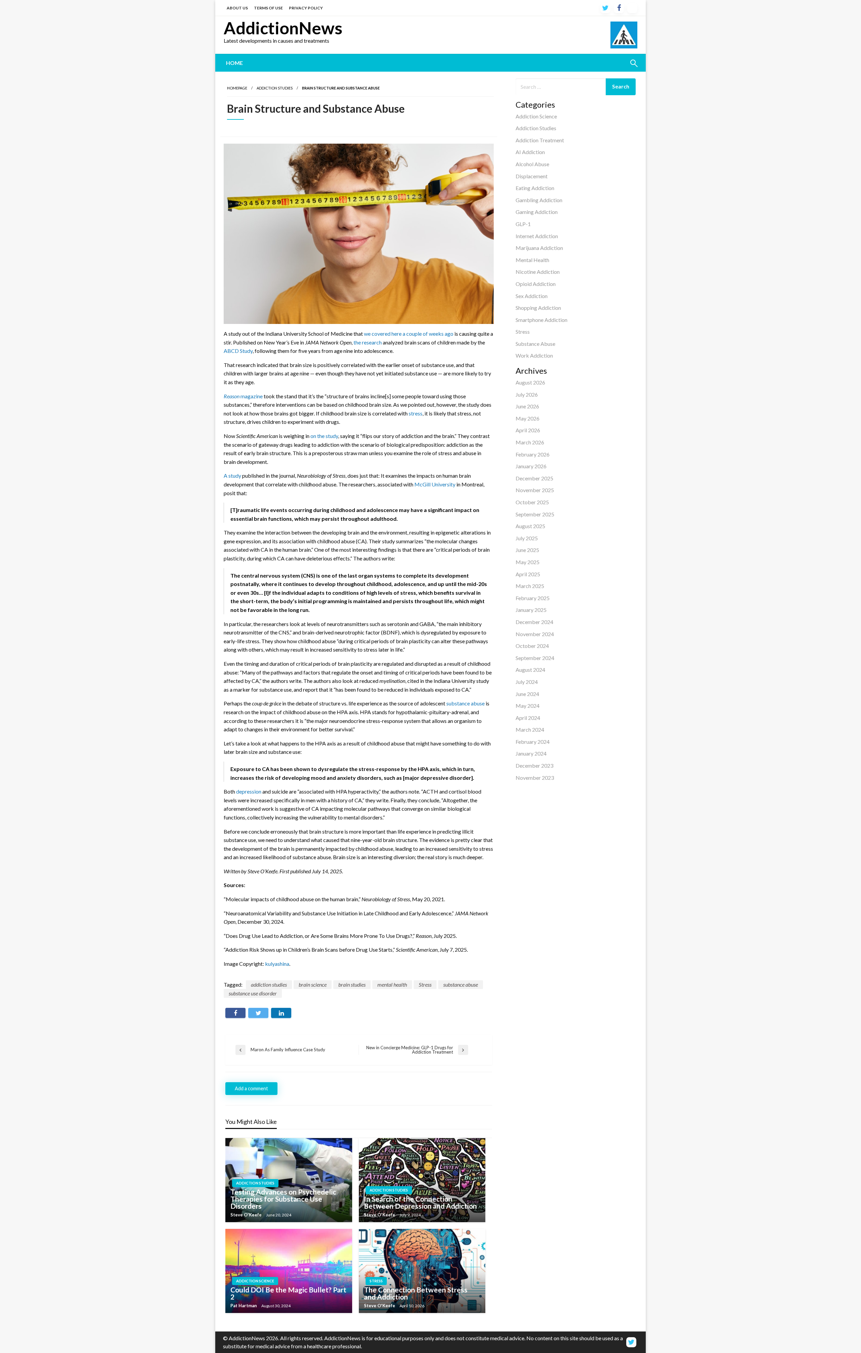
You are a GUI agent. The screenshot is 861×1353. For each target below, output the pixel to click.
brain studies (352, 984)
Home (234, 63)
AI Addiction (530, 152)
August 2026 (530, 382)
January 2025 (531, 610)
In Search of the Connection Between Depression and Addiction (420, 1202)
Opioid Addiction (536, 284)
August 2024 (530, 669)
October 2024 (532, 646)
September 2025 (535, 514)
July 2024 (527, 682)
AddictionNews (283, 28)
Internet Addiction (537, 236)
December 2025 (534, 478)
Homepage (237, 88)
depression (248, 791)
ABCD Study (238, 351)
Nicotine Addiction (538, 271)
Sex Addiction (532, 296)
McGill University (434, 484)
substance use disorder (253, 993)
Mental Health (532, 260)
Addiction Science (536, 116)
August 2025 (530, 526)
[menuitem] (234, 63)
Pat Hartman (244, 1305)
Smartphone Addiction (541, 320)
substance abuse (465, 703)
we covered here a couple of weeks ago (408, 333)
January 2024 (531, 753)
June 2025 (527, 550)
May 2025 (527, 562)
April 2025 (528, 574)
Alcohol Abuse (532, 164)
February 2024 (533, 741)
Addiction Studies (536, 128)
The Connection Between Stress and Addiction (415, 1293)
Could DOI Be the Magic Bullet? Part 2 (288, 1293)
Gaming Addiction (537, 212)
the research (367, 342)
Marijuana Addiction (539, 248)
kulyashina (277, 963)
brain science (313, 984)
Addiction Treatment (540, 140)
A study (232, 475)
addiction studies (269, 984)
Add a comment (251, 1088)
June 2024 (527, 694)
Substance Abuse (535, 343)
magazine (243, 396)
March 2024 (530, 729)
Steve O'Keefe (246, 1214)
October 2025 (532, 502)
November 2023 (535, 777)
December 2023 (534, 765)
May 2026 (527, 418)
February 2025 (533, 598)
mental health (392, 984)
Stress (523, 331)
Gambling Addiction (539, 200)
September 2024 (535, 658)
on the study (324, 436)
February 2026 (533, 454)
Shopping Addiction (538, 307)
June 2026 (527, 406)
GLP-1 (523, 224)
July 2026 (527, 394)
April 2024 (528, 718)
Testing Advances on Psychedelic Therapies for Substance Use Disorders (283, 1198)
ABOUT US (237, 7)
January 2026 (531, 466)
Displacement (532, 176)
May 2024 (527, 705)
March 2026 (530, 442)
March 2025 (530, 586)
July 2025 (527, 538)
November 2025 (535, 490)
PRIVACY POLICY (306, 7)
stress (415, 413)
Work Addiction (534, 355)
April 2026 (528, 430)
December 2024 (534, 622)
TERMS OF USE (268, 7)
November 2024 (535, 634)
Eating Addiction (535, 188)
